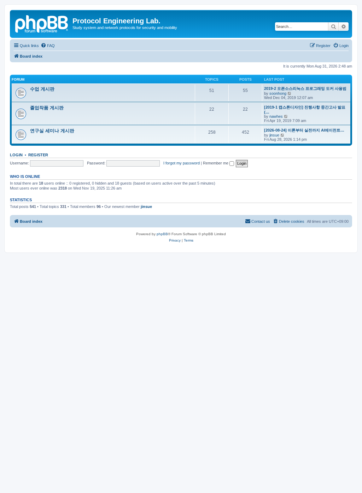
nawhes (276, 116)
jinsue (274, 135)
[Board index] (42, 23)
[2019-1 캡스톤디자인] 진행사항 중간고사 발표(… (304, 109)
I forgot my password (181, 163)
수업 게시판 (42, 89)
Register (38, 155)
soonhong (277, 93)
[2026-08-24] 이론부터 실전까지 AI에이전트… (304, 130)
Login (16, 155)
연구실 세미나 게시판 (52, 130)
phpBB (162, 234)
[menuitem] (48, 45)
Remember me (216, 163)
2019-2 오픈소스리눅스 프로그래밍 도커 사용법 (305, 88)
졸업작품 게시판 (47, 107)
